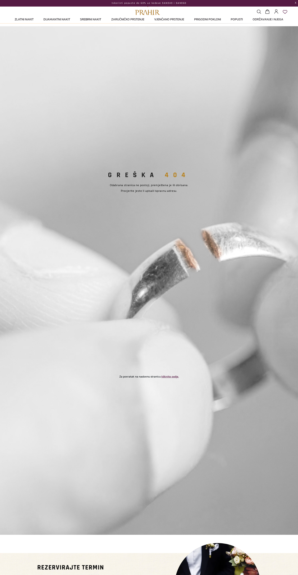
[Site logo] (147, 8)
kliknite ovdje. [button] (170, 376)
